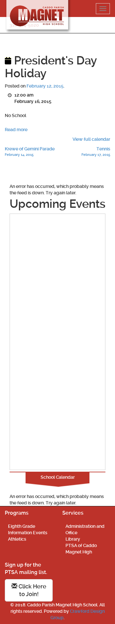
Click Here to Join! (31, 590)
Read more (16, 129)
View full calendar (91, 139)
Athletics (17, 539)
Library (72, 539)
